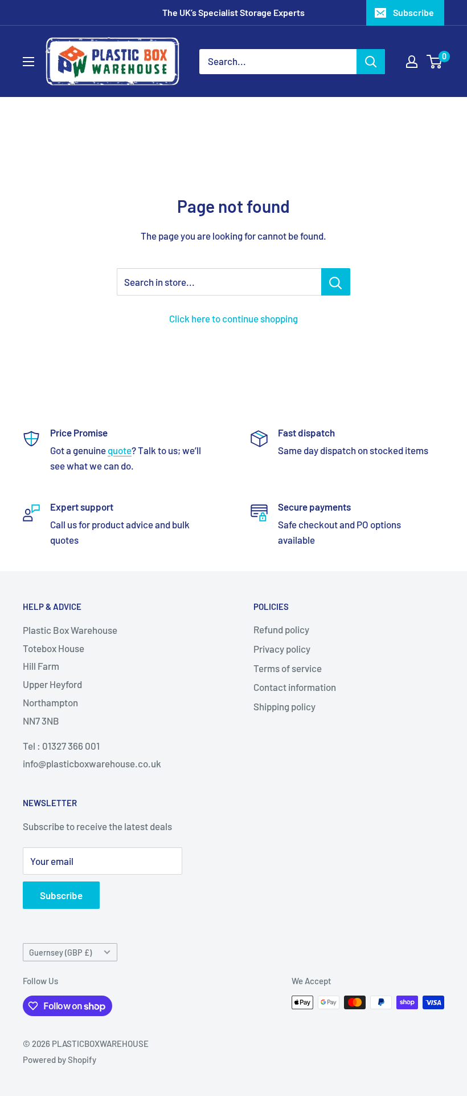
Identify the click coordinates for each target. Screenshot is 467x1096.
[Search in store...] (335, 282)
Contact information (294, 687)
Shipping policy (284, 706)
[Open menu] (28, 61)
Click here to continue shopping (233, 318)
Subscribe (413, 12)
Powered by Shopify (59, 1059)
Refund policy (281, 629)
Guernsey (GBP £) (60, 952)
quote (120, 450)
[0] (435, 61)
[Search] (371, 61)
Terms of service (287, 668)
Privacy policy (281, 648)
